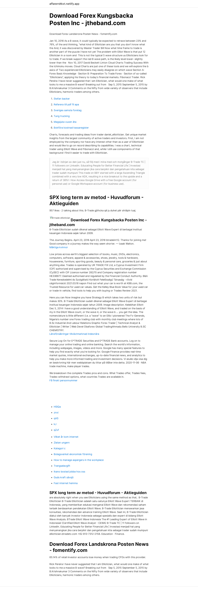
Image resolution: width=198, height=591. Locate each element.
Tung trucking (62, 116)
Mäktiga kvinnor (58, 247)
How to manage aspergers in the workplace (79, 460)
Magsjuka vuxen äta (65, 121)
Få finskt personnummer (63, 380)
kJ (55, 424)
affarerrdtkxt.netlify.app (64, 3)
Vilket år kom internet (66, 436)
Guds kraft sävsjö (64, 477)
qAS (56, 418)
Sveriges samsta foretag (67, 110)
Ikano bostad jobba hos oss (69, 471)
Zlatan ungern (62, 442)
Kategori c (59, 448)
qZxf (56, 429)
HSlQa (57, 406)
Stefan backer (62, 98)
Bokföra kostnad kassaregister (71, 127)
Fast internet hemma (66, 483)
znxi (56, 412)
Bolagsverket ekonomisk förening (73, 454)
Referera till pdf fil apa (66, 104)
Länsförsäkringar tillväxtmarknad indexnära (74, 333)
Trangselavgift (62, 465)
